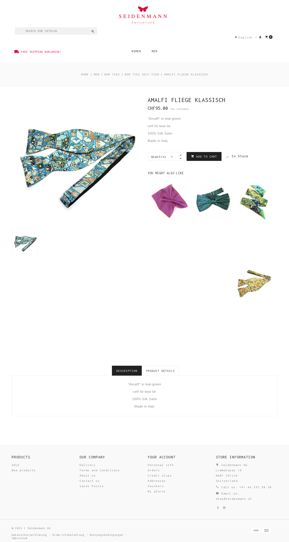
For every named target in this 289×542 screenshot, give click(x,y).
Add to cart (204, 156)
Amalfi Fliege (169, 281)
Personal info (161, 465)
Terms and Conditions (100, 470)
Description (126, 370)
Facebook (218, 508)
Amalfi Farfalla (254, 199)
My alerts (157, 491)
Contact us (90, 480)
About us (88, 475)
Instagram (224, 508)
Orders (154, 470)
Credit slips (160, 475)
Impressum (20, 538)
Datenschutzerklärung (30, 535)
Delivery (88, 465)
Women (136, 51)
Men (154, 51)
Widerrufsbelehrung (69, 535)
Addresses (157, 480)
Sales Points (92, 486)
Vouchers (156, 486)
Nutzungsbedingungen (107, 535)
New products (24, 470)
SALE (16, 465)
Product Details (160, 370)
